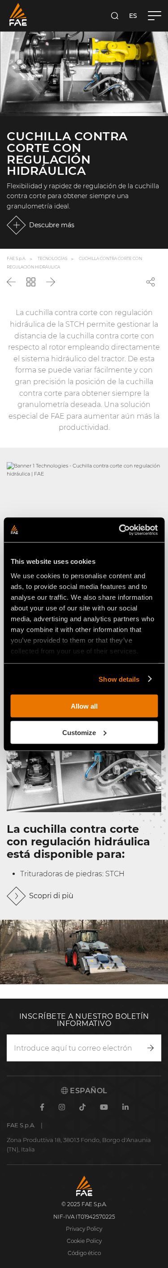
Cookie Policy (84, 1241)
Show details (119, 679)
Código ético (84, 1253)
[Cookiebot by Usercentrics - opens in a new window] (120, 530)
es (133, 16)
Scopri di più (51, 895)
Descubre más (51, 225)
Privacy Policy (84, 1228)
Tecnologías (52, 258)
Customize (79, 732)
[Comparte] (150, 282)
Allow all (84, 706)
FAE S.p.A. (16, 258)
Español (88, 1090)
